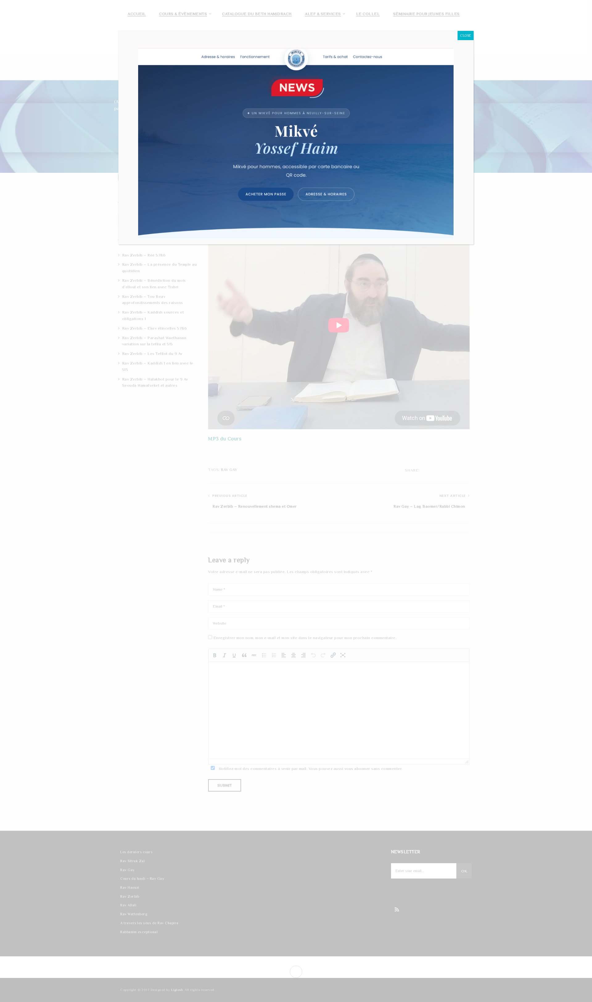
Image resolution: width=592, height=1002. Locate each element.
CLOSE (465, 35)
